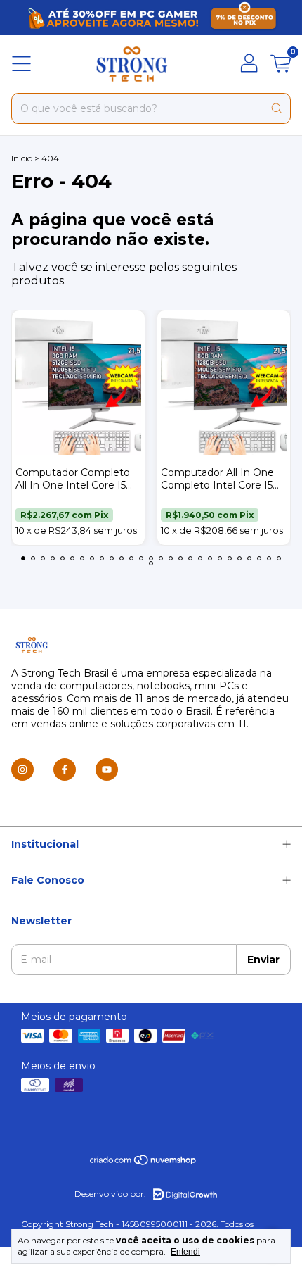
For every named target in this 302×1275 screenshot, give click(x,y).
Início (21, 158)
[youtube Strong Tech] (107, 769)
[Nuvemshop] (143, 1162)
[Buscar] (277, 108)
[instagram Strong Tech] (22, 769)
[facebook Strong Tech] (64, 769)
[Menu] (21, 64)
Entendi (185, 1252)
